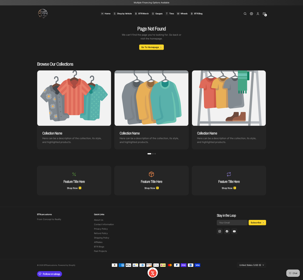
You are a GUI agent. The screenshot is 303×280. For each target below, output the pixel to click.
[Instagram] (220, 231)
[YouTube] (234, 231)
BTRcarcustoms (50, 265)
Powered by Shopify (66, 265)
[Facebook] (227, 231)
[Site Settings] (251, 14)
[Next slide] (266, 110)
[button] (245, 14)
